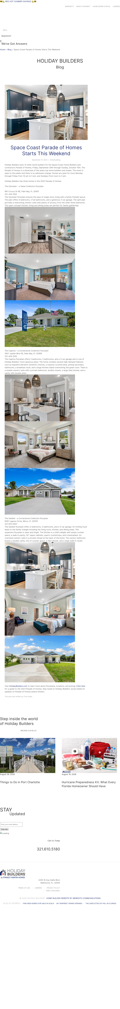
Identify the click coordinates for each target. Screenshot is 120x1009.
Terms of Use (24, 888)
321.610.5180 (48, 849)
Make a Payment (83, 6)
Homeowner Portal (101, 6)
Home (2, 49)
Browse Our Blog (28, 731)
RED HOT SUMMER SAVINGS (18, 1)
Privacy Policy (53, 888)
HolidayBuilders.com (18, 686)
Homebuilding (55, 160)
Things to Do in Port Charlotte (20, 782)
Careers (116, 6)
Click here (80, 686)
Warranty (69, 6)
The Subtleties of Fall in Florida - (101, 903)
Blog (9, 49)
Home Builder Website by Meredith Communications (73, 898)
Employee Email (53, 891)
